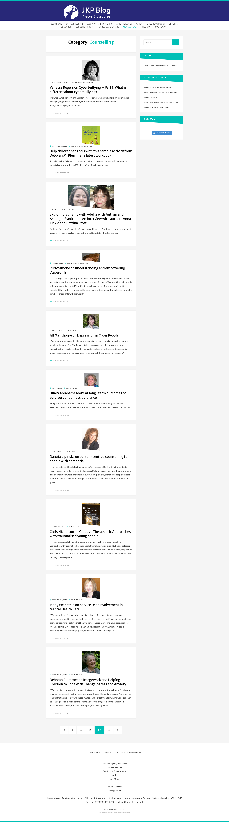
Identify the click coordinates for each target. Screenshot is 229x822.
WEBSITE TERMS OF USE (131, 752)
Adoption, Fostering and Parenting (157, 87)
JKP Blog (122, 809)
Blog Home (56, 24)
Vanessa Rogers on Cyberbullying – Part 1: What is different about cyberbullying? (88, 89)
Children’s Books (156, 24)
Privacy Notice (111, 752)
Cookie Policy (94, 752)
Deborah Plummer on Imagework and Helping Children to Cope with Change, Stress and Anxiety (88, 682)
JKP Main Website (74, 24)
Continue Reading (61, 113)
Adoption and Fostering (99, 24)
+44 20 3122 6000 (114, 786)
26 (91, 730)
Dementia (173, 24)
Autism (139, 24)
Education (66, 27)
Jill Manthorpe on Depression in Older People (84, 335)
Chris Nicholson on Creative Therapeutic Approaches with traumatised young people (90, 534)
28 (110, 730)
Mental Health (130, 27)
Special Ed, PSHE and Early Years (156, 107)
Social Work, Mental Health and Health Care (160, 102)
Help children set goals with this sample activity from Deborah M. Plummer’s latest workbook (91, 153)
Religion (146, 27)
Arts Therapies (124, 24)
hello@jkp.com (114, 790)
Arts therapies (74, 527)
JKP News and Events (108, 27)
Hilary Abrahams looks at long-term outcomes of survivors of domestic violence (88, 395)
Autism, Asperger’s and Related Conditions (160, 92)
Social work (161, 27)
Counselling (71, 330)
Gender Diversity (85, 27)
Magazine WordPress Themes (109, 813)
